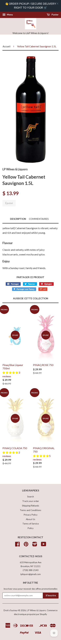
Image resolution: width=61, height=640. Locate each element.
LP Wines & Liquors (36, 610)
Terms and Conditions (30, 510)
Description (18, 218)
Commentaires (39, 218)
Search (30, 496)
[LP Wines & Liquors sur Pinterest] (26, 545)
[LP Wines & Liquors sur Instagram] (34, 545)
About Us (30, 519)
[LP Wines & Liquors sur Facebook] (17, 545)
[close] (57, 3)
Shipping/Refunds (30, 505)
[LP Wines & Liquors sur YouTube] (43, 545)
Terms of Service (30, 523)
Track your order (30, 501)
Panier (55, 14)
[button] (10, 372)
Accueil (6, 46)
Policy (30, 528)
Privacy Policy (30, 514)
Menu (9, 14)
